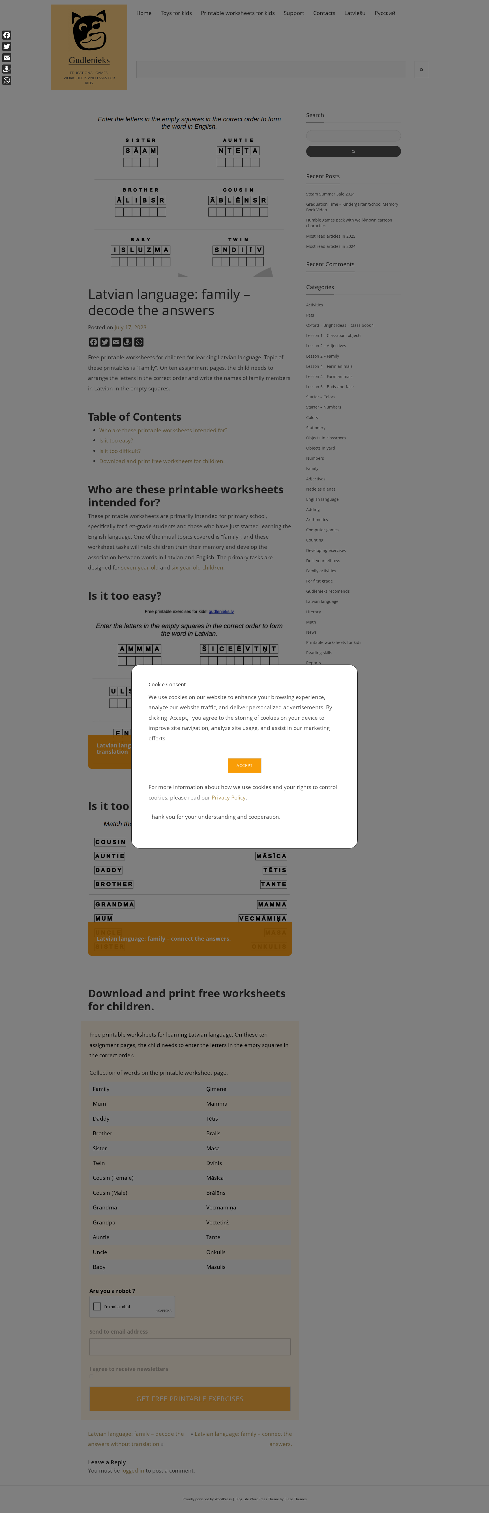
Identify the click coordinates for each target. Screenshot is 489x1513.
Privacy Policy (229, 797)
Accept (245, 765)
